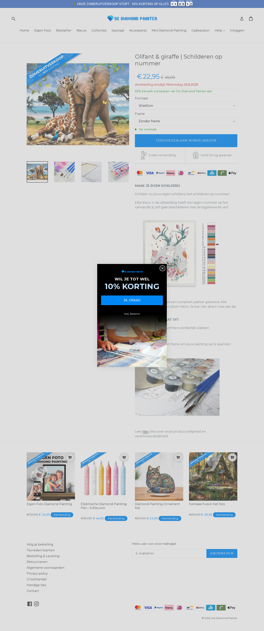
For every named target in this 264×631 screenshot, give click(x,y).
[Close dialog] (162, 268)
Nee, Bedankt (132, 313)
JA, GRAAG (132, 300)
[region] (132, 4)
